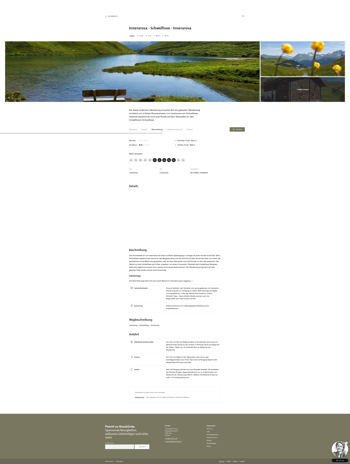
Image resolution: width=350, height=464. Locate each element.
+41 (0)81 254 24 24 (171, 438)
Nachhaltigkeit (211, 443)
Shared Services (212, 437)
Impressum (119, 461)
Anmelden (142, 446)
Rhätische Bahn (188, 342)
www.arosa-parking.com (180, 377)
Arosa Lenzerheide (159, 392)
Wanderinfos (193, 293)
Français (242, 461)
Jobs (208, 432)
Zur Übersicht (113, 16)
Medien (209, 440)
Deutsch (221, 461)
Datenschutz (109, 461)
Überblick (133, 129)
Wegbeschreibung (174, 129)
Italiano (235, 461)
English (228, 461)
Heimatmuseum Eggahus (181, 281)
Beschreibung (157, 129)
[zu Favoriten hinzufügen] (243, 16)
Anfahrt (189, 129)
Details (144, 129)
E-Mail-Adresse (109, 443)
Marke (209, 446)
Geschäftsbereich (212, 434)
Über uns (210, 429)
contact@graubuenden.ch (173, 441)
